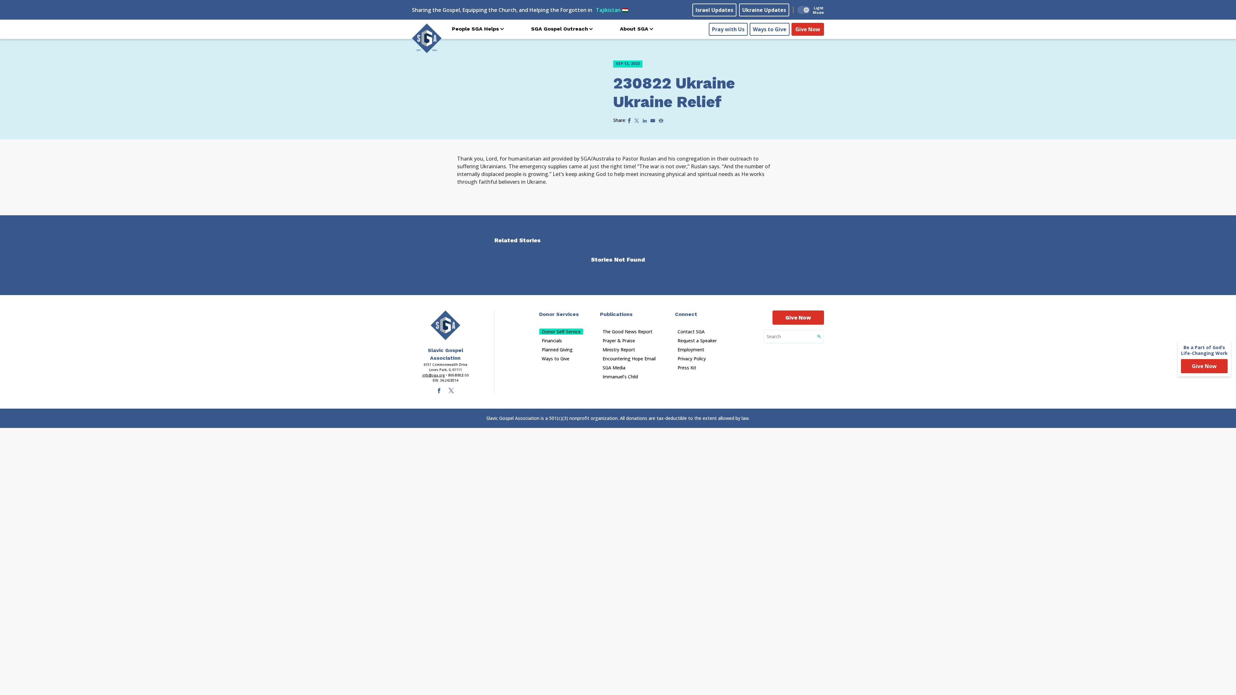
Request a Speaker (697, 341)
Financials (552, 341)
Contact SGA (691, 332)
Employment (691, 350)
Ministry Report (619, 350)
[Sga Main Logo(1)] (445, 325)
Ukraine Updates (764, 10)
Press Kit (687, 368)
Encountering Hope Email (629, 359)
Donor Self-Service (561, 332)
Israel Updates (714, 10)
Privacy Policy (692, 359)
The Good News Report (627, 332)
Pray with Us (728, 29)
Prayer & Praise (619, 341)
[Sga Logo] (427, 38)
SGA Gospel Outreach (559, 29)
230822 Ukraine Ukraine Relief (674, 92)
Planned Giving (557, 350)
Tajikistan (612, 10)
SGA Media (614, 368)
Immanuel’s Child (620, 377)
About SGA (634, 29)
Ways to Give (769, 29)
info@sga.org (433, 375)
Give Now (807, 29)
